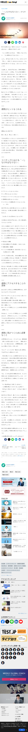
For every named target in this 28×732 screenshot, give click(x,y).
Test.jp (17, 711)
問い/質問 (5, 471)
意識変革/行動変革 (20, 563)
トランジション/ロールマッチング (13, 570)
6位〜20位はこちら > (22, 613)
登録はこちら (14, 679)
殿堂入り (13, 582)
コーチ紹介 (4, 710)
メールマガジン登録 (19, 714)
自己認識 (18, 471)
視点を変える (4, 565)
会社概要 (3, 708)
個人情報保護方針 (18, 721)
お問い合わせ (20, 455)
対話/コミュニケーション (6, 572)
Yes (22, 729)
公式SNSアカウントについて (7, 625)
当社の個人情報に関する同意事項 (10, 726)
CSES (17, 708)
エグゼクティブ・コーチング (7, 568)
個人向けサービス (5, 715)
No (26, 729)
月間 (9, 582)
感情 (12, 471)
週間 (6, 582)
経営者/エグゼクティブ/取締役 (20, 565)
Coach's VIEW (4, 8)
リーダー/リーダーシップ (11, 563)
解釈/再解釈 (6, 474)
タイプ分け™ (18, 710)
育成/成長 (21, 568)
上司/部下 (3, 570)
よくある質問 (17, 716)
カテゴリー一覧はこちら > (6, 575)
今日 (2, 582)
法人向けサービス (5, 713)
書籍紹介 (3, 711)
